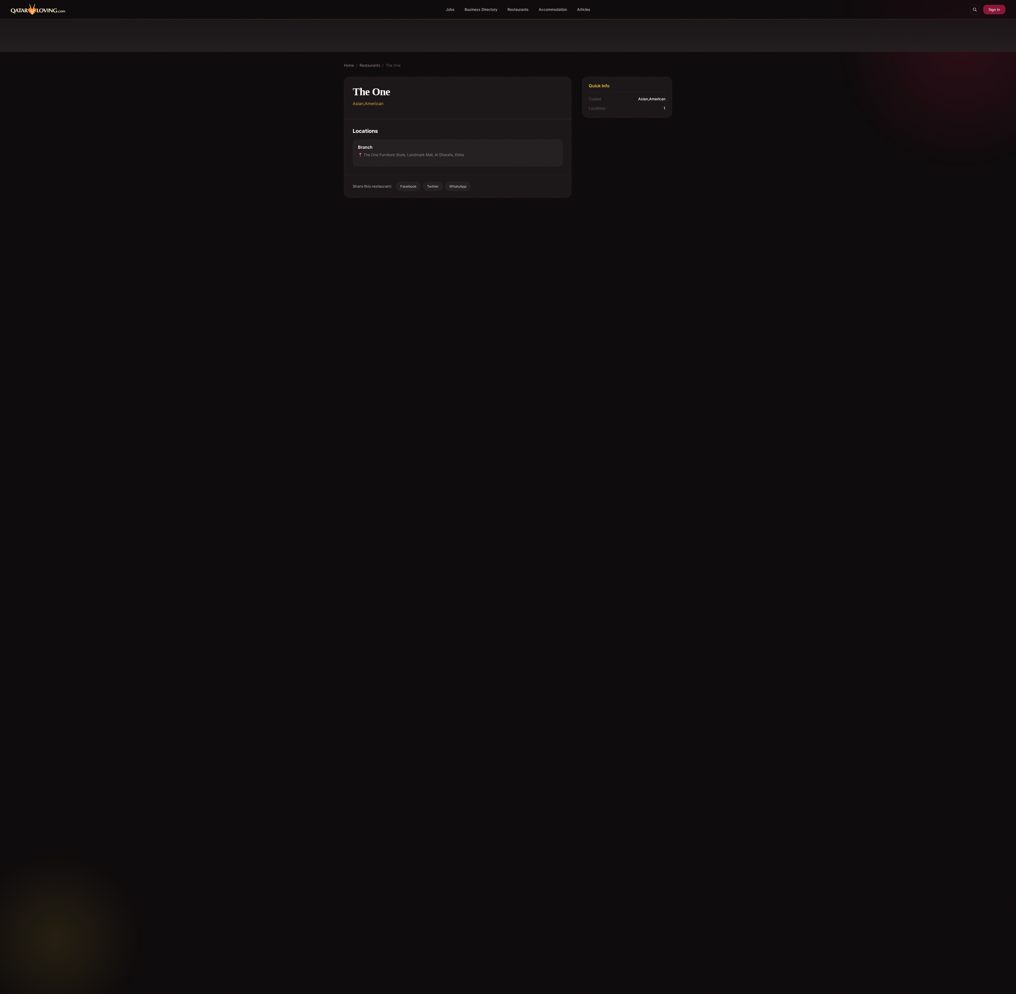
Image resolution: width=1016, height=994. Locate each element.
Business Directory (481, 9)
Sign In (994, 9)
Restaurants (518, 9)
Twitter (433, 186)
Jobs (450, 9)
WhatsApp (457, 186)
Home (349, 65)
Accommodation (553, 9)
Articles (583, 9)
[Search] (974, 9)
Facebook (408, 186)
